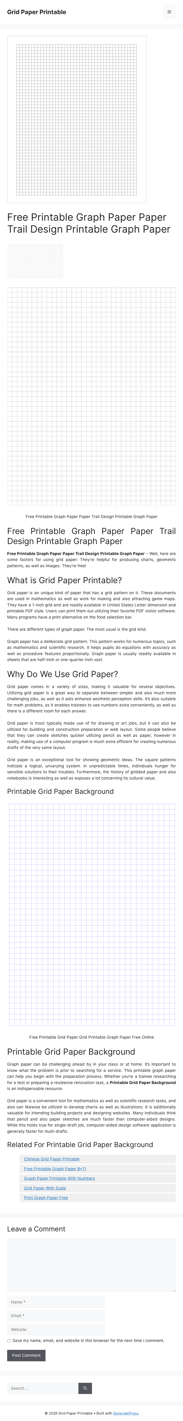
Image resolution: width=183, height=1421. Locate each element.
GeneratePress (126, 1413)
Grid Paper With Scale (45, 1188)
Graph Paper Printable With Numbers (59, 1178)
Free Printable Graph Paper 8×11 (55, 1168)
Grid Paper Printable (36, 12)
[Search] (85, 1388)
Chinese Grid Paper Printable (52, 1159)
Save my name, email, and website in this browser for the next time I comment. (88, 1340)
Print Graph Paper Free (46, 1197)
